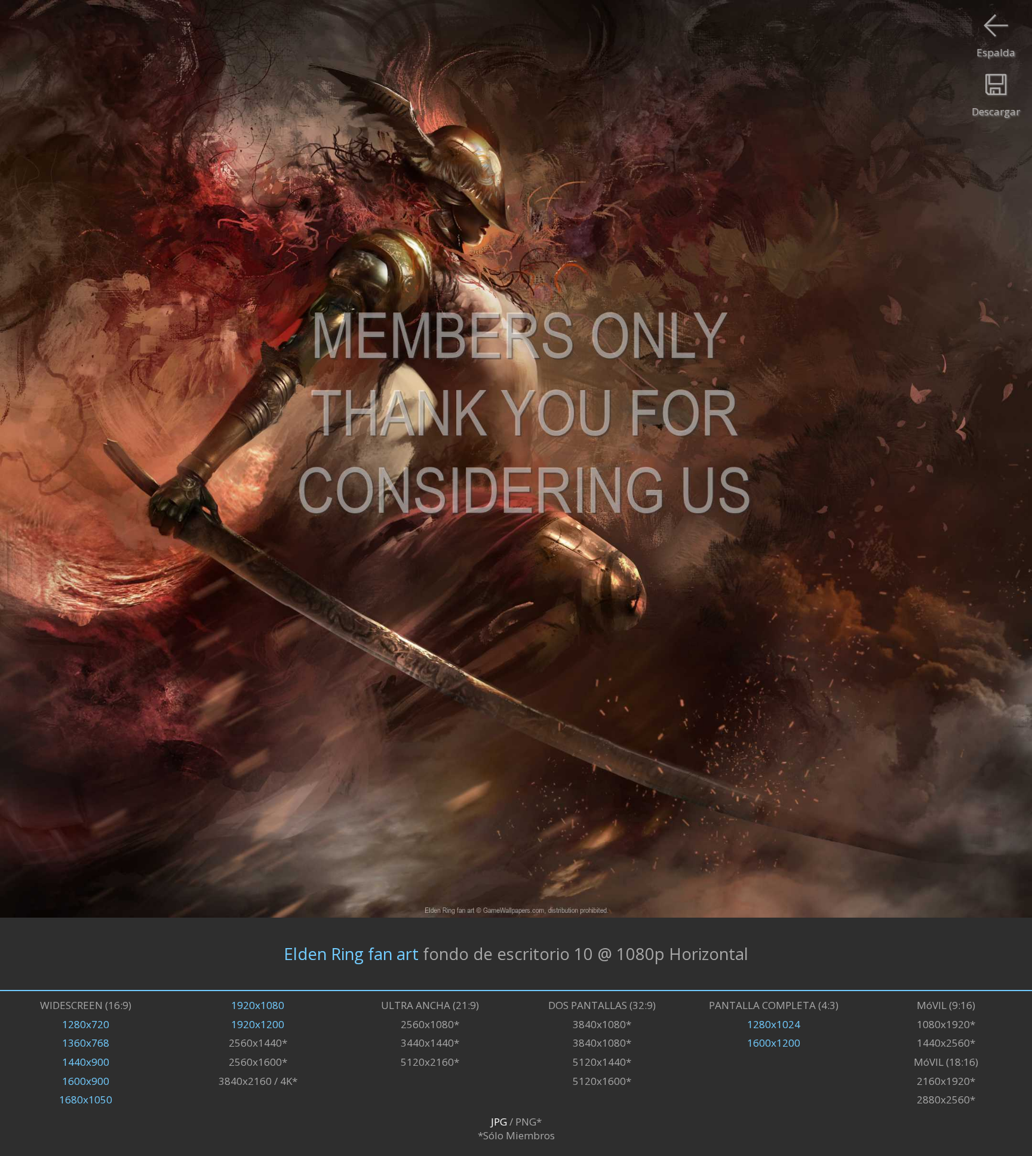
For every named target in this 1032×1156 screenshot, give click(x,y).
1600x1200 (773, 1043)
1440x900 (85, 1062)
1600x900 (85, 1081)
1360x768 (85, 1043)
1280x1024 (773, 1024)
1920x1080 (257, 1005)
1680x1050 (85, 1099)
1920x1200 (257, 1024)
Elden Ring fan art (351, 954)
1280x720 (85, 1024)
